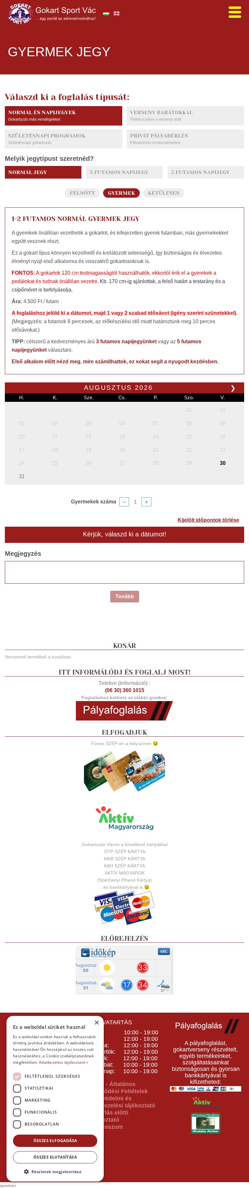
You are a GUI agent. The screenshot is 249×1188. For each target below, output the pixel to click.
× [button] (96, 1022)
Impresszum (106, 1127)
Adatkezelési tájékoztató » (64, 1062)
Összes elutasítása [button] (55, 1157)
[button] (55, 1171)
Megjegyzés (23, 553)
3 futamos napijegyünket (126, 341)
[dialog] (55, 1099)
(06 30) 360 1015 (124, 690)
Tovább (124, 596)
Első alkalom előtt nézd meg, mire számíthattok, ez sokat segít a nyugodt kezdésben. (115, 361)
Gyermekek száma (93, 501)
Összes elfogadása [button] (55, 1140)
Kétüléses (163, 193)
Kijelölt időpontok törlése (208, 520)
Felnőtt (82, 193)
